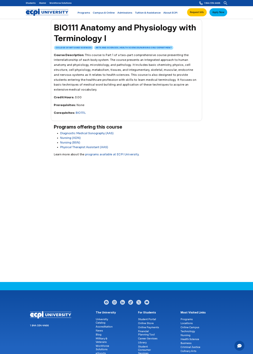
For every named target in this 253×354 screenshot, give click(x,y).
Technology (188, 331)
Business (186, 343)
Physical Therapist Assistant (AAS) (84, 147)
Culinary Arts (188, 351)
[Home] (48, 12)
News (99, 330)
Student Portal (147, 319)
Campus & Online (104, 12)
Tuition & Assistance (148, 12)
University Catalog (102, 321)
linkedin (122, 301)
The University (106, 312)
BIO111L (81, 113)
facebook (106, 301)
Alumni (42, 3)
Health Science (190, 339)
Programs (84, 12)
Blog (98, 334)
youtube (146, 301)
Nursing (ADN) (70, 138)
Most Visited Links (193, 312)
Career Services (147, 338)
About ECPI (170, 12)
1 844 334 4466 (212, 3)
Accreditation (104, 326)
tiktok (130, 301)
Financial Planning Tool (146, 333)
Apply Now (218, 12)
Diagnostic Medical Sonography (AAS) (87, 133)
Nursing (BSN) (70, 142)
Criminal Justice (190, 347)
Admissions (124, 12)
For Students (147, 312)
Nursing (185, 335)
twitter (138, 301)
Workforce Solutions (60, 3)
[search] (225, 3)
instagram (114, 301)
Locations (187, 323)
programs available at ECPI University (112, 154)
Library (142, 342)
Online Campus (190, 327)
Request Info (197, 12)
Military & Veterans (101, 340)
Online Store (146, 323)
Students (31, 3)
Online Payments (148, 327)
